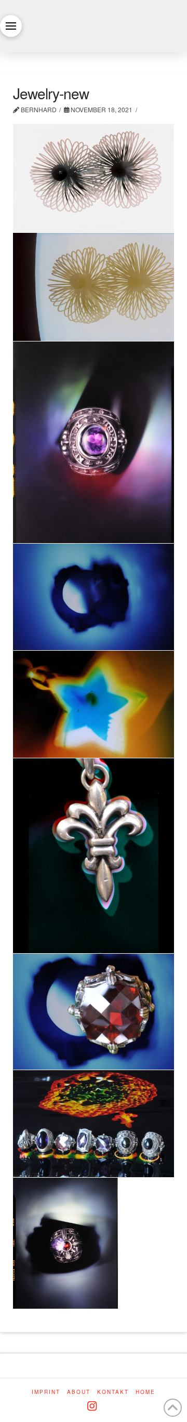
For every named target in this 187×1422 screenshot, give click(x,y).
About (78, 1392)
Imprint (46, 1392)
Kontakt (113, 1392)
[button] (11, 26)
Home (145, 1392)
